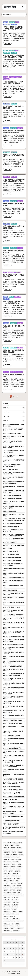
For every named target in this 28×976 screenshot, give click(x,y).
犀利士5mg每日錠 (15, 904)
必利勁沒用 (19, 864)
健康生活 (6, 22)
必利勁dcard (6, 859)
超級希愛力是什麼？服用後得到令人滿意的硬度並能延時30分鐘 (13, 693)
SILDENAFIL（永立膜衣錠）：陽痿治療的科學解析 (13, 487)
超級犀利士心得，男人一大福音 (10, 469)
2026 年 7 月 (6, 412)
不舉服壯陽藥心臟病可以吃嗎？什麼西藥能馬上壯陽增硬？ (13, 652)
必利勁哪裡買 (15, 861)
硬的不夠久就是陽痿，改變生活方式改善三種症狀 (13, 227)
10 (4, 951)
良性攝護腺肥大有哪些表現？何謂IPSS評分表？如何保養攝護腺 (13, 564)
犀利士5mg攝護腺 (16, 902)
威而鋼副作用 (20, 852)
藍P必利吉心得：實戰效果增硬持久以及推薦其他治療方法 (13, 437)
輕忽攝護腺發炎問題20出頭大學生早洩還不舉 (13, 644)
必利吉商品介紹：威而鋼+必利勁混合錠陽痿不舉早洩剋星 (13, 502)
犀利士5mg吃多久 (15, 899)
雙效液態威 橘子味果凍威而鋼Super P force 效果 (13, 817)
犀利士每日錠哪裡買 (14, 914)
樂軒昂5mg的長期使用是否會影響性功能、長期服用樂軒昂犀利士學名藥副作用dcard (13, 674)
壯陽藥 (17, 845)
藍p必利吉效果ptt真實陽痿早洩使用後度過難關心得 (13, 775)
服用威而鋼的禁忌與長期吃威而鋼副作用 (12, 498)
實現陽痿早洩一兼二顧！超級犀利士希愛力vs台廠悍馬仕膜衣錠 (13, 446)
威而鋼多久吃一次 (14, 854)
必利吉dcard (19, 866)
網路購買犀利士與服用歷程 (9, 511)
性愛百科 (11, 296)
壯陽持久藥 (11, 22)
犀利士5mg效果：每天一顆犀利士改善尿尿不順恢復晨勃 (13, 477)
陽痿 (12, 923)
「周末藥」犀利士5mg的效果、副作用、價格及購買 (13, 756)
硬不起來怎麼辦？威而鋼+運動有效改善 (13, 204)
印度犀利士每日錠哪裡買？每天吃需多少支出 (13, 577)
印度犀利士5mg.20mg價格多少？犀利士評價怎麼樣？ (13, 515)
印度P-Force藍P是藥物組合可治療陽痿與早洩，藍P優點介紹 (13, 832)
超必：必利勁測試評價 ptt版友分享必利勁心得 (13, 727)
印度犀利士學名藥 (7, 548)
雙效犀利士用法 (16, 930)
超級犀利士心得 (6, 923)
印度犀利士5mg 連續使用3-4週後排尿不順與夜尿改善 (13, 697)
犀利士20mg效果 (7, 906)
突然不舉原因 (6, 921)
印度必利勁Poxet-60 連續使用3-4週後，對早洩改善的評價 (13, 731)
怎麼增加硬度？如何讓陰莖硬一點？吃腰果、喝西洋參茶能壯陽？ (13, 611)
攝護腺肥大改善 (6, 876)
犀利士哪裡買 (14, 909)
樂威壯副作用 (12, 887)
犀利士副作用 (14, 906)
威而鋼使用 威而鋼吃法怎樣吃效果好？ (12, 786)
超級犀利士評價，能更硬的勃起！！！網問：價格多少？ (13, 581)
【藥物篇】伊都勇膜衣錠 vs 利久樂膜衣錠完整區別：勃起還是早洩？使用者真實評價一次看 (14, 519)
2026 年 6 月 (6, 416)
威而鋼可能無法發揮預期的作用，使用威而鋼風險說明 (13, 657)
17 (4, 954)
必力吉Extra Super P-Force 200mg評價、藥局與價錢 (13, 618)
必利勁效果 (13, 864)
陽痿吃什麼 (11, 925)
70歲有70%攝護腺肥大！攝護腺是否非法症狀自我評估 (13, 569)
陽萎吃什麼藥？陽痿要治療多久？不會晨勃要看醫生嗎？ (13, 803)
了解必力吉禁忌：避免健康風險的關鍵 (12, 495)
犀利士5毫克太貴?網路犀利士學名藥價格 (12, 523)
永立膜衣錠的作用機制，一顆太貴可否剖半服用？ (13, 716)
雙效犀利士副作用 (20, 928)
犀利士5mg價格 (6, 897)
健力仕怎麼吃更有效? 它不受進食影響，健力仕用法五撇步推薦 (13, 679)
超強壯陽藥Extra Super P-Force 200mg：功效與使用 (13, 628)
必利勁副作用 (18, 859)
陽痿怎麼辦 (13, 24)
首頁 (4, 14)
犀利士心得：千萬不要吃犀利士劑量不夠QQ (13, 545)
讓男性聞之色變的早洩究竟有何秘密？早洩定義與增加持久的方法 (13, 662)
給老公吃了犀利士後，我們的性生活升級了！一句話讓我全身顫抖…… (13, 761)
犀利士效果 (20, 911)
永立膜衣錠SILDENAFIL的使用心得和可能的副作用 (13, 460)
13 (13, 951)
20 (13, 954)
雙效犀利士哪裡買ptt (7, 930)
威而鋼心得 (21, 854)
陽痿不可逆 (17, 923)
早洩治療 (17, 880)
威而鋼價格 (14, 852)
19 (10, 954)
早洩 (14, 878)
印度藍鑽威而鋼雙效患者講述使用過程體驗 (13, 779)
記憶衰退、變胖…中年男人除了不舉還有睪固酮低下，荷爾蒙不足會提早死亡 (13, 782)
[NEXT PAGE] (17, 396)
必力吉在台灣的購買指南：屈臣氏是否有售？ (13, 615)
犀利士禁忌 (6, 916)
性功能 (5, 871)
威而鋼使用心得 (6, 852)
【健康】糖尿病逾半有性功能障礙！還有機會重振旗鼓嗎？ (13, 739)
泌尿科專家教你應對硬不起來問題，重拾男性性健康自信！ (13, 83)
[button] (17, 396)
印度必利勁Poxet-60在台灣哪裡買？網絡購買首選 (13, 744)
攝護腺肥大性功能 (7, 873)
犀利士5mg (20, 892)
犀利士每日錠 (6, 914)
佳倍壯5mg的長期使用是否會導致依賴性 (12, 666)
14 (16, 951)
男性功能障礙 (7, 24)
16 (22, 951)
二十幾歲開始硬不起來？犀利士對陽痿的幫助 (13, 276)
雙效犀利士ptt (12, 928)
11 (7, 951)
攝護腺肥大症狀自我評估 (16, 876)
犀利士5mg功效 (6, 899)
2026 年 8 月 (6, 407)
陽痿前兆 (5, 925)
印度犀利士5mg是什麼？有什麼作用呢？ (12, 557)
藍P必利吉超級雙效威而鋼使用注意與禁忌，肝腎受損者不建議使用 (13, 812)
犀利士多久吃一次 (7, 911)
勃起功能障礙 (19, 842)
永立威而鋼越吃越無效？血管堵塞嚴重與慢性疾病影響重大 (13, 688)
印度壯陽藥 (10, 7)
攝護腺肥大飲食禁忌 (7, 878)
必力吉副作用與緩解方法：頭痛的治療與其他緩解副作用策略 (13, 648)
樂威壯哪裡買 (19, 887)
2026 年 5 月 (6, 420)
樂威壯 (14, 885)
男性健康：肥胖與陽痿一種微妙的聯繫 (13, 375)
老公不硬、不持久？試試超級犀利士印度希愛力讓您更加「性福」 (13, 56)
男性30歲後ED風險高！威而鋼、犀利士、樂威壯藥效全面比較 (13, 711)
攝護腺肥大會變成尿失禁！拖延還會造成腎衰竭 (13, 603)
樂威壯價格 (6, 887)
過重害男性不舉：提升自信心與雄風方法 (13, 327)
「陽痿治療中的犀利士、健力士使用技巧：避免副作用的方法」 (13, 702)
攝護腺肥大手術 (15, 873)
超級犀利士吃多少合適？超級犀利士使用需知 (13, 539)
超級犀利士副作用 (20, 921)
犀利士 (17, 22)
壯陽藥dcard (6, 847)
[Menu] (23, 6)
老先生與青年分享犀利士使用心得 (11, 526)
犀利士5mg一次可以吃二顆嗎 (9, 895)
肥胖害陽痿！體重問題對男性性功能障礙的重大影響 (13, 351)
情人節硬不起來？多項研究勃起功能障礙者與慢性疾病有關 (13, 131)
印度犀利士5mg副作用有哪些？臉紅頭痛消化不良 (13, 586)
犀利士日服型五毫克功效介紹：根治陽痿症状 (13, 796)
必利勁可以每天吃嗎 (7, 861)
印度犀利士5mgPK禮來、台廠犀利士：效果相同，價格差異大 (13, 425)
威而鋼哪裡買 (6, 854)
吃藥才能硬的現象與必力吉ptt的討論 (11, 607)
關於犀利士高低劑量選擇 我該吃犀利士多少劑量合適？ (13, 573)
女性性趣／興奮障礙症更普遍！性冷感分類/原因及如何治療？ (14, 827)
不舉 (14, 842)
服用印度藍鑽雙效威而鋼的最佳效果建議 (12, 723)
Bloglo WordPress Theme (14, 973)
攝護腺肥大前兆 (17, 871)
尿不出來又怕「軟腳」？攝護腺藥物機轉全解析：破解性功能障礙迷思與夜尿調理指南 (13, 535)
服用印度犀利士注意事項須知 (10, 590)
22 (19, 954)
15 (19, 951)
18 (7, 954)
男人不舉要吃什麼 (7, 918)
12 (10, 951)
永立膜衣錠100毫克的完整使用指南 (11, 735)
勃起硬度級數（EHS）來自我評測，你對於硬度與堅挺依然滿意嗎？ (13, 640)
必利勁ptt (12, 859)
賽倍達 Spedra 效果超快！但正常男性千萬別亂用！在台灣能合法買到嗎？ (13, 765)
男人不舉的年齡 (13, 916)
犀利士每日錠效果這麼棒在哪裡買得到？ (12, 748)
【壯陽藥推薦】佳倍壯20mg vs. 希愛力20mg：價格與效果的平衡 (12, 465)
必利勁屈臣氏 (6, 864)
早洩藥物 (5, 883)
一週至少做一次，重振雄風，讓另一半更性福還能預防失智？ (13, 302)
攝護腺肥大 (11, 871)
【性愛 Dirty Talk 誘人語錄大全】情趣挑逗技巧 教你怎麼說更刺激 (13, 456)
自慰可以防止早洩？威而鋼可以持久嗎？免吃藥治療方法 (13, 669)
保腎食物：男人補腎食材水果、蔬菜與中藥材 (13, 636)
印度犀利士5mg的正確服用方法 (10, 551)
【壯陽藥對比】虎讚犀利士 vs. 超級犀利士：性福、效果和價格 (13, 442)
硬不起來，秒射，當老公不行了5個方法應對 (13, 107)
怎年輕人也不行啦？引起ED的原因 (13, 156)
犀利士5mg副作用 (15, 897)
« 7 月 (5, 963)
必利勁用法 (6, 866)
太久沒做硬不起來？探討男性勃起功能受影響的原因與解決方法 (13, 180)
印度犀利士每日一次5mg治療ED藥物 (11, 793)
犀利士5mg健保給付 (19, 895)
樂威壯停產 (19, 885)
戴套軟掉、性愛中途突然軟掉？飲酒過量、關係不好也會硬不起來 (13, 507)
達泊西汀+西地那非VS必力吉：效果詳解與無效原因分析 (13, 598)
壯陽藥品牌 (13, 847)
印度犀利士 (12, 845)
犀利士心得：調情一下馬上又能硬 (11, 554)
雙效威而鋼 (6, 928)
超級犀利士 (13, 921)
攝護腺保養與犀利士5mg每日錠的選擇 (12, 433)
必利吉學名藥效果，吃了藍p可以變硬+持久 (13, 790)
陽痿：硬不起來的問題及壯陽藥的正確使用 (13, 251)
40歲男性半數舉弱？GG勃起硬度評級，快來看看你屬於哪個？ (13, 491)
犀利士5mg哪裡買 (7, 902)
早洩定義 (11, 880)
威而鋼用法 (13, 857)
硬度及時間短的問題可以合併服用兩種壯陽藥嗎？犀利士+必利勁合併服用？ (13, 482)
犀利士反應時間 (6, 909)
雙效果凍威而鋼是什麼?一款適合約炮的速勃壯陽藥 (13, 752)
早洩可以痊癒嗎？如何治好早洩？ (11, 824)
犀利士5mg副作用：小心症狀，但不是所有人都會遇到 (13, 429)
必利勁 (18, 857)
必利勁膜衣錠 (12, 866)
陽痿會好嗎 (17, 925)
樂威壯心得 (6, 890)
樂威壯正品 (19, 890)
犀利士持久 (14, 911)
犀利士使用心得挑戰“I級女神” (10, 542)
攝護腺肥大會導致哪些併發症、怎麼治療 (12, 720)
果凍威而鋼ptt (20, 883)
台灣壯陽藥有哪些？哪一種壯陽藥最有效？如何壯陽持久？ (13, 632)
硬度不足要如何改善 (16, 918)
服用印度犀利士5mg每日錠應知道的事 (12, 560)
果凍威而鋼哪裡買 (7, 885)
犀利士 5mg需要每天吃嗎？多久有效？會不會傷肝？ (13, 623)
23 (22, 954)
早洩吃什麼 (6, 880)
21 (16, 954)
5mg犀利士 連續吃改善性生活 (10, 799)
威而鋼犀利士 (6, 857)
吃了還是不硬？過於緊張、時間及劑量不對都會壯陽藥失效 (13, 683)
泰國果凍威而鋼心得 (7, 892)
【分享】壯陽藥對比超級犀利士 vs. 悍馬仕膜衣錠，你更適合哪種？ (13, 28)
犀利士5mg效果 (6, 904)
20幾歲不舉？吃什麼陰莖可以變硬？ (11, 821)
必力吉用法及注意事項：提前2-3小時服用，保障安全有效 (13, 594)
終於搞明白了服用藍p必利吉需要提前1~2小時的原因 (13, 807)
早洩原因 (18, 878)
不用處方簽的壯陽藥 (7, 842)
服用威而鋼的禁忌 (13, 883)
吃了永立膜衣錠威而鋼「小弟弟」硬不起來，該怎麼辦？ (13, 707)
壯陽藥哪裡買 (19, 847)
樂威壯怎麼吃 (12, 890)
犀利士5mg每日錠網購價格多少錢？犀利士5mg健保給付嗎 (13, 530)
